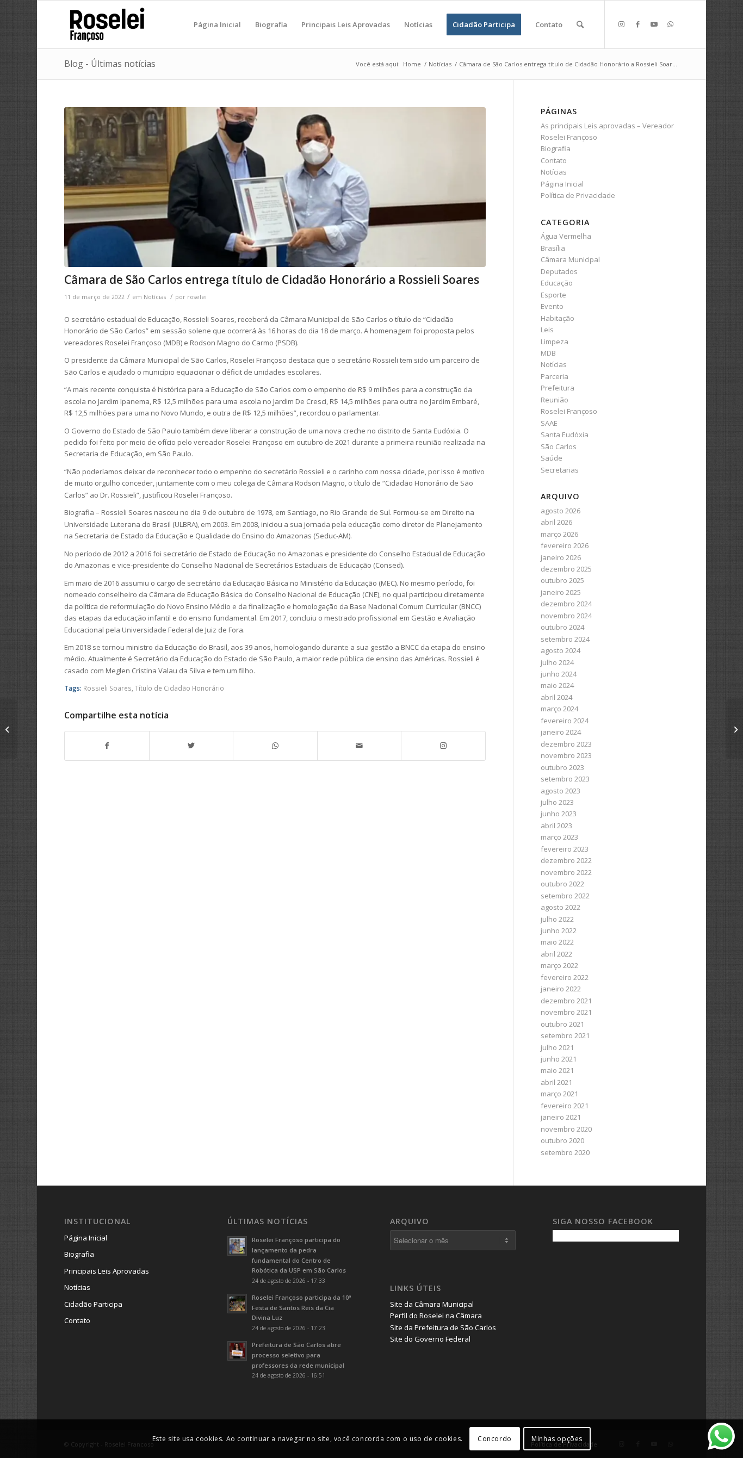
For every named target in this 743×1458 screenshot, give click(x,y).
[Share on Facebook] (106, 745)
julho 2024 (557, 662)
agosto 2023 (560, 791)
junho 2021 (559, 1059)
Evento (552, 306)
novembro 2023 (566, 755)
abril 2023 (556, 825)
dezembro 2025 (566, 569)
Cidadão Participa (93, 1304)
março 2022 (559, 965)
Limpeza (554, 341)
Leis (547, 329)
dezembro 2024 (566, 604)
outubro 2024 (562, 627)
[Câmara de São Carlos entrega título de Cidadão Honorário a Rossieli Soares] (274, 187)
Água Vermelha (566, 236)
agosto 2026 (560, 511)
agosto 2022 (560, 907)
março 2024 (559, 709)
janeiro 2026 (561, 557)
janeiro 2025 (561, 592)
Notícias (155, 297)
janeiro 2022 (561, 989)
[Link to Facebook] (638, 24)
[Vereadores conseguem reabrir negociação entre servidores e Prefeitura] (734, 729)
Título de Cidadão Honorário (179, 688)
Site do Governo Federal (430, 1339)
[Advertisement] (634, 1326)
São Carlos (559, 446)
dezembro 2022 (566, 860)
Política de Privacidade (578, 195)
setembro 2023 (565, 779)
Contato (554, 160)
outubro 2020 (562, 1140)
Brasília (553, 248)
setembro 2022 (565, 896)
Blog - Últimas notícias (110, 64)
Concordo (495, 1438)
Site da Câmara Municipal (432, 1304)
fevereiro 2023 (565, 849)
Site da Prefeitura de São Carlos (443, 1327)
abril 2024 (556, 697)
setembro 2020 (565, 1152)
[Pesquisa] (580, 24)
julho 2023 (557, 802)
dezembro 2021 (566, 1001)
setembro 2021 (565, 1035)
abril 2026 (556, 522)
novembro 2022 (566, 872)
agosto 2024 (560, 650)
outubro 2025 (562, 580)
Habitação (557, 318)
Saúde (551, 458)
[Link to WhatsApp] (670, 24)
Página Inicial (562, 184)
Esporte (553, 295)
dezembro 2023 (566, 744)
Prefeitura (557, 388)
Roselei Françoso (569, 411)
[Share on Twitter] (191, 745)
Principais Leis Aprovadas (106, 1271)
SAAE (549, 423)
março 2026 (559, 534)
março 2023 (559, 837)
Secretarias (560, 470)
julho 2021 (557, 1047)
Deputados (559, 271)
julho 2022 (557, 919)
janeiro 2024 (561, 732)
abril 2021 (556, 1082)
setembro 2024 (565, 639)
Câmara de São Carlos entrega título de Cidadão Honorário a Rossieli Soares (271, 279)
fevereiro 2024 (565, 720)
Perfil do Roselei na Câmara (436, 1315)
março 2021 (559, 1094)
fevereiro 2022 (565, 977)
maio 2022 (557, 942)
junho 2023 (559, 813)
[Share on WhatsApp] (275, 745)
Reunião (554, 400)
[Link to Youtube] (654, 24)
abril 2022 (556, 954)
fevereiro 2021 (565, 1105)
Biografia (556, 148)
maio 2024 (557, 685)
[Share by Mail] (359, 745)
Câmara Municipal (570, 259)
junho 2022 (559, 930)
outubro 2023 (562, 767)
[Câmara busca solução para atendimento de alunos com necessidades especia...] (8, 729)
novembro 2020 (566, 1129)
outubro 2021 (562, 1024)
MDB (548, 353)
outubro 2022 (562, 884)
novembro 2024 (566, 616)
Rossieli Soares (107, 688)
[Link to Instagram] (622, 24)
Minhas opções (557, 1438)
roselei (197, 297)
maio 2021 (557, 1070)
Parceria (554, 376)
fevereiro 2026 (565, 545)
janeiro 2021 (561, 1117)
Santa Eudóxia (565, 434)
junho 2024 (559, 674)
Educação (557, 283)
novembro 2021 (566, 1012)
